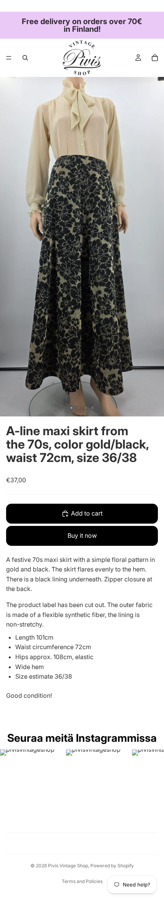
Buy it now (82, 535)
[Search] (25, 57)
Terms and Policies (82, 881)
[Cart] (154, 57)
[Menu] (9, 58)
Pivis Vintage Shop (68, 865)
